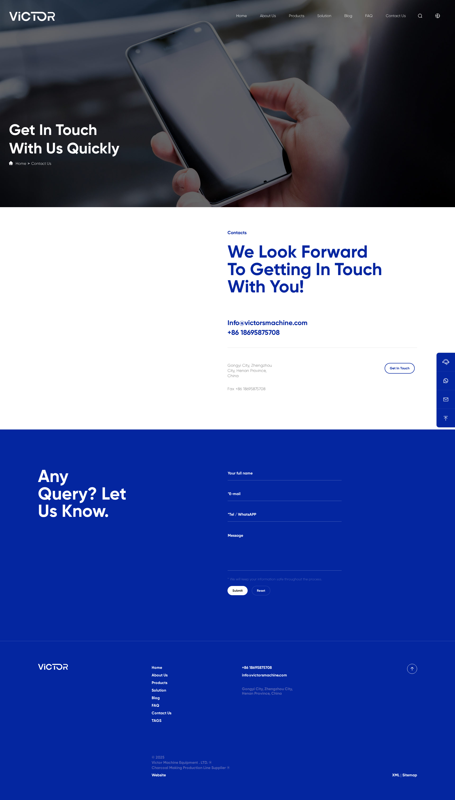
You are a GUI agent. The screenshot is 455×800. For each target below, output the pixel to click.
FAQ (369, 15)
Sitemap (409, 775)
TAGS (156, 720)
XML (396, 775)
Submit (237, 591)
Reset (261, 591)
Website (159, 775)
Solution (324, 15)
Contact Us (396, 15)
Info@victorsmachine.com (268, 323)
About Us (268, 15)
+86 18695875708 (254, 332)
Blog (348, 15)
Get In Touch (400, 368)
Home (241, 15)
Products (296, 15)
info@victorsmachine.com (264, 675)
